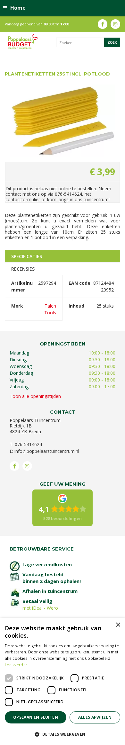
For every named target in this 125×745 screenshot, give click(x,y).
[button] (62, 734)
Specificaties (26, 256)
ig (115, 24)
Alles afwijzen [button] (95, 717)
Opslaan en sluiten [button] (35, 717)
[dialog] (62, 681)
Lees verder (16, 665)
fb (102, 24)
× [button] (117, 625)
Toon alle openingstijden (35, 396)
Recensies (23, 269)
